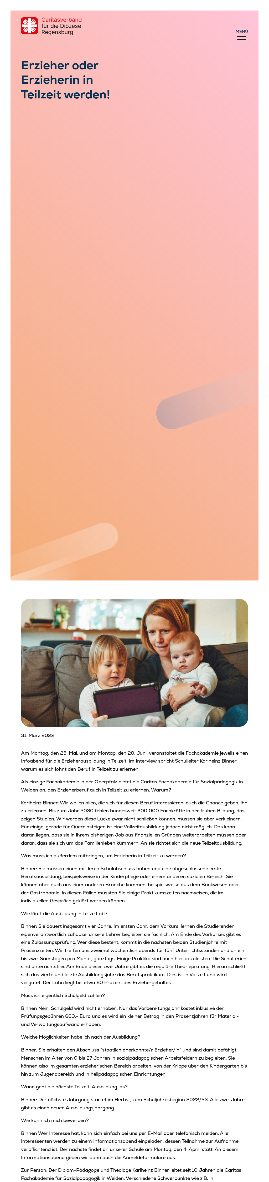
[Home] (51, 26)
